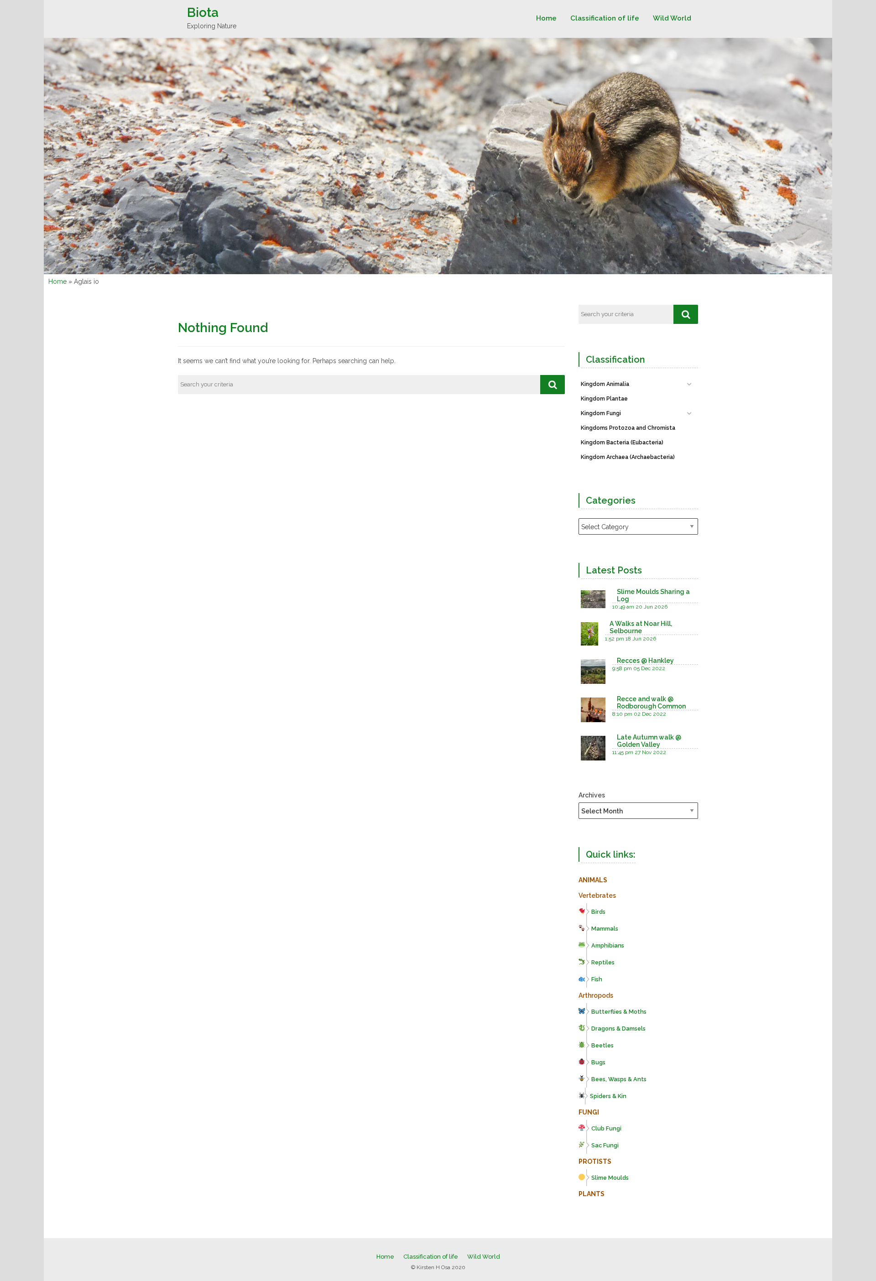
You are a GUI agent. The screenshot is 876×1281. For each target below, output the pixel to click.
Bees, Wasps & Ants (619, 1079)
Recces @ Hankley (645, 660)
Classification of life (604, 18)
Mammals (604, 928)
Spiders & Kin (608, 1096)
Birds (598, 911)
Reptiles (603, 962)
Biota (203, 12)
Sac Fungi (605, 1145)
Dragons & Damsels (618, 1028)
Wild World (672, 18)
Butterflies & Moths (619, 1011)
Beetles (602, 1045)
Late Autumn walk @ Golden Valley (649, 741)
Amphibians (607, 945)
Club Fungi (606, 1128)
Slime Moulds (610, 1177)
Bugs (598, 1062)
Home (546, 18)
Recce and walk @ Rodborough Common (651, 702)
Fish (596, 979)
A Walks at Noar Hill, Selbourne (641, 627)
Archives (592, 795)
